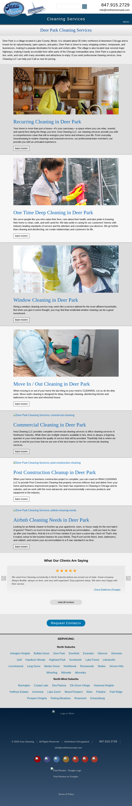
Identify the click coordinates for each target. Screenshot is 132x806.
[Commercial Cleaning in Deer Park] (66, 415)
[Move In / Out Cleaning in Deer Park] (66, 353)
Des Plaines (59, 685)
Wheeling (51, 672)
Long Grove (33, 666)
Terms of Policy (66, 794)
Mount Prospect (74, 691)
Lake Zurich (54, 691)
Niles (89, 691)
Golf (19, 659)
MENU (126, 22)
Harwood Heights (104, 685)
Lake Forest (92, 659)
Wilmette (66, 672)
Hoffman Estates (19, 691)
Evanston (88, 653)
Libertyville (109, 659)
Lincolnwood (16, 666)
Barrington (24, 685)
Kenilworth (75, 659)
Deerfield (74, 653)
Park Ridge (116, 691)
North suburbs (66, 647)
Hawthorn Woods (35, 659)
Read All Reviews (66, 602)
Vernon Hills (116, 666)
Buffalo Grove (41, 653)
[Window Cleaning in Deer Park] (66, 269)
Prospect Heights (37, 698)
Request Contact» (66, 623)
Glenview (116, 653)
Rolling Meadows (61, 698)
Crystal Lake (41, 685)
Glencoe (102, 653)
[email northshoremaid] (37, 759)
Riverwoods (87, 666)
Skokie (102, 666)
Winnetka (80, 672)
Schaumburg (97, 698)
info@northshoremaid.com (114, 10)
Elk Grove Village (80, 685)
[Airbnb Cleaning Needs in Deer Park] (66, 511)
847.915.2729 (115, 5)
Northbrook (70, 666)
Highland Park (57, 659)
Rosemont (80, 698)
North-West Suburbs (66, 679)
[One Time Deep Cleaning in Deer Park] (66, 182)
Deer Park (59, 653)
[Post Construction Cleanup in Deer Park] (66, 463)
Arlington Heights (20, 653)
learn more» (21, 148)
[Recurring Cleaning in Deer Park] (66, 91)
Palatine (101, 691)
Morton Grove (52, 666)
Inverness (37, 691)
